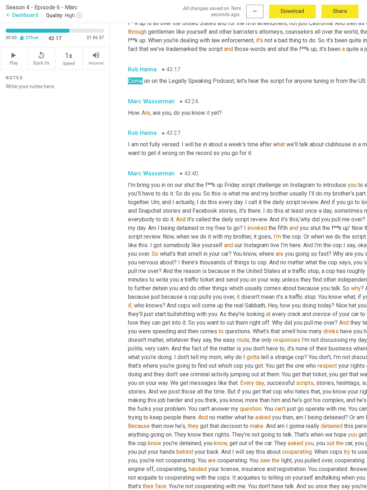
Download (292, 11)
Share (340, 11)
